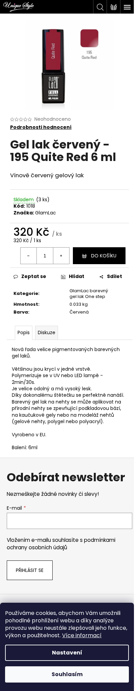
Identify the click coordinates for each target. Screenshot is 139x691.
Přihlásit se (30, 570)
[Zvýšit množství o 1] (61, 256)
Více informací (82, 635)
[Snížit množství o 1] (29, 256)
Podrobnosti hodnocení (41, 127)
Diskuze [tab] (46, 332)
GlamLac (45, 212)
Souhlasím (67, 674)
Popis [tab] (24, 332)
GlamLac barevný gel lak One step (89, 293)
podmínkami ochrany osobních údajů (61, 543)
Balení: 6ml (24, 447)
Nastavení (67, 653)
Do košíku (103, 255)
